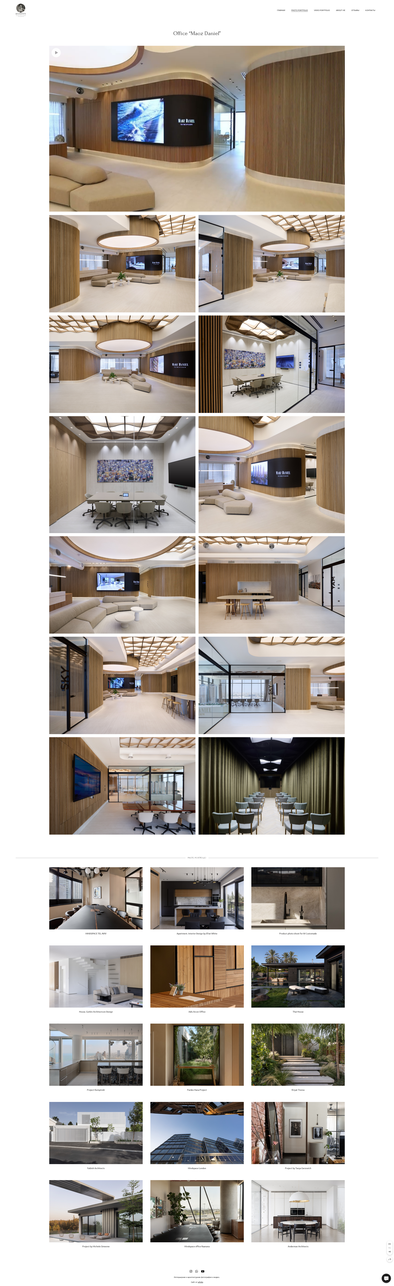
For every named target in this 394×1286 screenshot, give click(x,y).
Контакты (370, 10)
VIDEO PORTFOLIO (322, 10)
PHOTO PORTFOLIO (299, 10)
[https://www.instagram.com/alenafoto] (191, 1271)
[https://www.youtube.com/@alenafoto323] (202, 1271)
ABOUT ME (340, 10)
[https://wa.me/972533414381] (196, 1271)
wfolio (200, 1282)
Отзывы (355, 10)
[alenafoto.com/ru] (21, 10)
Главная (281, 10)
